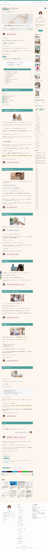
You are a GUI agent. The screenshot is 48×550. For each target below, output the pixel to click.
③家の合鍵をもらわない (9, 76)
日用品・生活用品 (21, 523)
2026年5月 (37, 168)
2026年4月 (37, 170)
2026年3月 (37, 171)
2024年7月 (37, 198)
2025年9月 (37, 176)
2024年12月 (37, 190)
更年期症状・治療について (22, 541)
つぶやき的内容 (7, 9)
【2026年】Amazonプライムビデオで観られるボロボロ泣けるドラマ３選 (40, 160)
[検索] (45, 0)
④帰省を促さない (8, 78)
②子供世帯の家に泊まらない (10, 75)
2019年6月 (37, 209)
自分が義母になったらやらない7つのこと (12, 71)
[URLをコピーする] (30, 471)
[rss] (44, 0)
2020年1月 (37, 207)
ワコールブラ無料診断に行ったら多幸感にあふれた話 (40, 153)
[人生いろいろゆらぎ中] (5, 2)
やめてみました (37, 141)
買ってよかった (37, 128)
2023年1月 (37, 204)
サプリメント (20, 526)
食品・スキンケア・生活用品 (39, 134)
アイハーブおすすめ (38, 131)
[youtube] (43, 0)
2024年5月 (37, 201)
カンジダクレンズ (38, 122)
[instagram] (41, 0)
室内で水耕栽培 (37, 124)
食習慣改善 (37, 125)
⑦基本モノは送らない (9, 82)
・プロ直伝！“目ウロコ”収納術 (36, 507)
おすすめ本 (20, 512)
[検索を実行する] (45, 8)
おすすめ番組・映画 (38, 118)
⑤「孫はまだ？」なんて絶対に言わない (11, 79)
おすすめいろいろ (38, 115)
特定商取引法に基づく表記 (30, 547)
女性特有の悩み (20, 538)
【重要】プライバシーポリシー (22, 547)
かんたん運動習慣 (21, 520)
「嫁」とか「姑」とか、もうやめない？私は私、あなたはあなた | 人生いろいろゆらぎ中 (20, 461)
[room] (42, 0)
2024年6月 (37, 199)
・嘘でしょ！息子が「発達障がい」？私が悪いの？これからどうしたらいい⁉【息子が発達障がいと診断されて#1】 (38, 513)
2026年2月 (37, 173)
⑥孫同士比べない (8, 80)
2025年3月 (37, 185)
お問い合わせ (16, 547)
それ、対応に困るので (10, 74)
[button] (4, 471)
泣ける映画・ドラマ (38, 117)
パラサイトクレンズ (38, 121)
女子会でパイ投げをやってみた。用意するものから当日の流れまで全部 (40, 155)
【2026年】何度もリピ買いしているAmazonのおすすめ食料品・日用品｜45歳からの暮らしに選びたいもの (40, 158)
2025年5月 (37, 182)
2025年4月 (37, 184)
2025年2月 (37, 187)
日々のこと (4, 9)
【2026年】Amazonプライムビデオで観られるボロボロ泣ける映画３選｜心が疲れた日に (40, 163)
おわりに (7, 83)
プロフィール (40, 30)
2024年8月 (37, 196)
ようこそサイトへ (38, 147)
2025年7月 (37, 179)
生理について (37, 144)
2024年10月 (37, 193)
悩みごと (37, 138)
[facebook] (40, 0)
